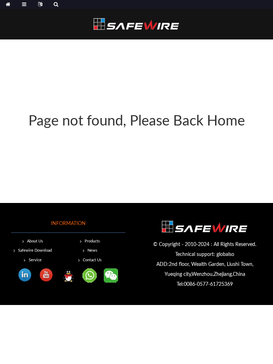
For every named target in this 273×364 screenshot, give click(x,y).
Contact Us (92, 260)
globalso (225, 254)
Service (35, 260)
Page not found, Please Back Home (136, 121)
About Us (35, 241)
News (92, 250)
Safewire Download (35, 250)
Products (92, 241)
